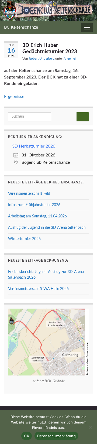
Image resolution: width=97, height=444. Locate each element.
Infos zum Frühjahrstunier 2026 (34, 205)
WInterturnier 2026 (24, 239)
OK (26, 436)
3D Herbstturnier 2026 (33, 146)
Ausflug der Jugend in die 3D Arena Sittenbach (47, 228)
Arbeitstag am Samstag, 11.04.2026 (37, 216)
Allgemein (71, 58)
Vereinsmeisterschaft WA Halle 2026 (38, 289)
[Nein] (90, 427)
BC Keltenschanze (21, 27)
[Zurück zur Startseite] (48, 10)
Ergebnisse (14, 96)
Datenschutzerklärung (56, 436)
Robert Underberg (41, 58)
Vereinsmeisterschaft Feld (29, 194)
